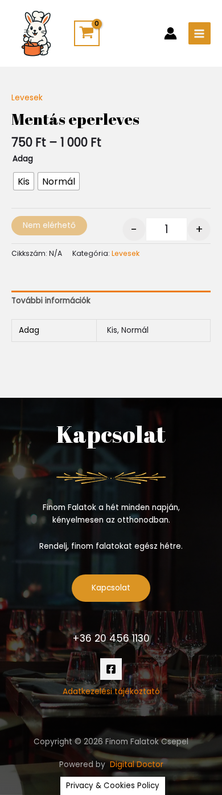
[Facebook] (111, 669)
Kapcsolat (111, 587)
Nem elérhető (49, 225)
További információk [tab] (51, 300)
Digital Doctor (136, 764)
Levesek (27, 97)
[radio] (24, 181)
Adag (23, 158)
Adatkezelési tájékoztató (111, 691)
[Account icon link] (170, 33)
